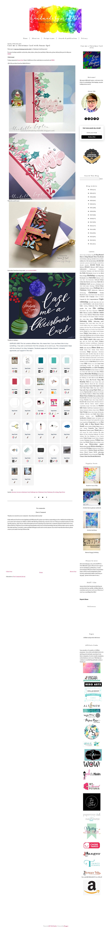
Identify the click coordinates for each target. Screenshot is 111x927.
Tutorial (93, 438)
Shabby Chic (95, 405)
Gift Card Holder (95, 335)
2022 (91, 204)
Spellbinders (100, 416)
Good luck (91, 341)
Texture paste (90, 430)
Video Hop (82, 442)
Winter (81, 452)
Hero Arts (96, 347)
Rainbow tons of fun (92, 485)
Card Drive (82, 279)
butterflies (92, 278)
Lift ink (92, 369)
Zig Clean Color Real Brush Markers (92, 455)
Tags (96, 428)
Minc (97, 375)
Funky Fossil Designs (98, 331)
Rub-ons (87, 403)
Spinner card (95, 418)
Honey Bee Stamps (89, 349)
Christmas (49, 492)
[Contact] (97, 119)
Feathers (82, 327)
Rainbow (101, 399)
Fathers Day (87, 325)
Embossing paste (99, 321)
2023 (91, 200)
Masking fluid (101, 373)
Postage (82, 399)
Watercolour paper (96, 444)
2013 (91, 236)
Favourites (101, 325)
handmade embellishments (92, 343)
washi (102, 442)
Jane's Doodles (92, 359)
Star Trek (98, 422)
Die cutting (56, 492)
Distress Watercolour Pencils (96, 314)
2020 (91, 211)
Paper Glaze (89, 388)
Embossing (99, 318)
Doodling (84, 316)
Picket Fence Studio (98, 394)
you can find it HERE (31, 270)
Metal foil (93, 375)
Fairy (93, 323)
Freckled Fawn (94, 329)
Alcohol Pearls (95, 265)
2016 (91, 226)
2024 (91, 197)
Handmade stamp (87, 345)
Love (89, 371)
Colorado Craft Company (87, 296)
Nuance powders (84, 386)
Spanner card (89, 416)
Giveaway (93, 337)
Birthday (91, 275)
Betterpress (89, 273)
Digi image (89, 310)
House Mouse (100, 349)
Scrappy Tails (89, 405)
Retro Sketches (95, 401)
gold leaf (85, 341)
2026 (91, 189)
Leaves (92, 367)
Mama (98, 371)
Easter (92, 316)
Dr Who (89, 316)
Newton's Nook (89, 383)
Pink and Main (97, 396)
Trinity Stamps (87, 438)
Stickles (90, 426)
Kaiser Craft (98, 361)
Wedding (88, 448)
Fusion (86, 333)
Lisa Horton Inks (83, 371)
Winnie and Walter (98, 450)
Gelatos (81, 335)
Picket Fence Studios (86, 396)
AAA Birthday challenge (86, 259)
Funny (81, 333)
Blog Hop (101, 275)
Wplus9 (86, 454)
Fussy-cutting (92, 333)
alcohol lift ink (100, 263)
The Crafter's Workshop (92, 432)
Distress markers (88, 312)
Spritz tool (101, 418)
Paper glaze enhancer (99, 387)
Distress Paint (83, 314)
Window (91, 450)
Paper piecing (89, 390)
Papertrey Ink (88, 392)
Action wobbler (100, 259)
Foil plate (82, 329)
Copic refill (90, 302)
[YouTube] (91, 119)
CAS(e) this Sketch (85, 282)
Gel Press (101, 333)
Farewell (81, 325)
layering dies (90, 365)
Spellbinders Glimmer (86, 418)
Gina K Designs (87, 337)
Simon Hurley (96, 410)
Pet (91, 393)
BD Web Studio (53, 926)
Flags (88, 327)
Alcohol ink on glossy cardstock (92, 508)
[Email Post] (11, 490)
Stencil (82, 426)
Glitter (81, 339)
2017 (91, 222)
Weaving (84, 448)
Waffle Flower (89, 442)
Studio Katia (95, 426)
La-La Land (94, 363)
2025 (91, 193)
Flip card (91, 327)
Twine (97, 438)
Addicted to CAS (84, 261)
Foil (102, 327)
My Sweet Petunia (94, 382)
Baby (84, 273)
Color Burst (91, 294)
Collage (86, 294)
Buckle (87, 278)
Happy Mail (93, 345)
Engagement (82, 323)
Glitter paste (96, 339)
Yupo (99, 454)
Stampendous (83, 420)
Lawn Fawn (100, 363)
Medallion (82, 375)
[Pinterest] (94, 119)
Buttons (98, 278)
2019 (91, 215)
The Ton (87, 436)
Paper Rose (62, 492)
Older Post (9, 571)
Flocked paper (97, 327)
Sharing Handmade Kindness (86, 410)
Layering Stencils (85, 367)
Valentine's (92, 440)
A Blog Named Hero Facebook (94, 257)
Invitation (101, 357)
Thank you (97, 430)
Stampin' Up (90, 420)
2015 (91, 229)
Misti (90, 377)
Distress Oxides (98, 312)
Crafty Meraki (95, 304)
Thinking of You (94, 436)
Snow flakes (100, 414)
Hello (81, 347)
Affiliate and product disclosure (91, 637)
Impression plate (84, 353)
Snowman (82, 416)
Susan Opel (20, 60)
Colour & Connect (99, 296)
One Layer (96, 386)
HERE (9, 54)
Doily (81, 316)
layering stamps (99, 365)
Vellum (97, 440)
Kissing (89, 363)
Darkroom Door (93, 306)
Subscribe (91, 137)
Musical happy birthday (92, 552)
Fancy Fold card (100, 323)
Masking (94, 373)
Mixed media (95, 377)
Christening (83, 292)
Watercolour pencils (85, 446)
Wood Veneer (88, 452)
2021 (91, 207)
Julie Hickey (93, 361)
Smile (94, 414)
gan (97, 333)
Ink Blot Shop (92, 353)
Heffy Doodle (100, 345)
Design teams (49, 38)
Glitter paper (88, 339)
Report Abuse (84, 599)
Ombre (91, 386)
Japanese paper (100, 359)
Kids (85, 363)
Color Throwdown (99, 294)
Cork (100, 302)
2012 (91, 240)
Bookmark (83, 278)
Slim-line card (89, 414)
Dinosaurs (95, 310)
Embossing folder (86, 321)
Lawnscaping (83, 365)
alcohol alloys (92, 261)
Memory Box (87, 375)
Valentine (86, 440)
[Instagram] (88, 119)
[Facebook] (85, 119)
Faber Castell (89, 323)
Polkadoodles (90, 398)
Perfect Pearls (87, 394)
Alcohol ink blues (92, 530)
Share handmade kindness (97, 408)
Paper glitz (83, 390)
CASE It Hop (93, 282)
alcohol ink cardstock (84, 263)
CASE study (86, 286)
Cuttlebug (86, 306)
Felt (85, 327)
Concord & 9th (84, 299)
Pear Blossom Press (96, 392)
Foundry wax (88, 329)
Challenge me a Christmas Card (38, 492)
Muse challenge (86, 379)
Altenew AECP (94, 267)
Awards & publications (68, 38)
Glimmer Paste (100, 337)
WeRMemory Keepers (96, 448)
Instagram (88, 357)
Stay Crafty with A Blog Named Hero (92, 423)
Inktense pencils (90, 355)
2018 (91, 218)
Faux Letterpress (94, 325)
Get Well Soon (87, 335)
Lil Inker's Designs (99, 369)
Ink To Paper (100, 353)
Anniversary (92, 269)
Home (25, 38)
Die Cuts (88, 308)
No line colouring (99, 383)
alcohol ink (100, 261)
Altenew (13, 492)
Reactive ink (83, 401)
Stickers (86, 426)
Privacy (84, 38)
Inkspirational (83, 355)
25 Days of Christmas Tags (88, 254)
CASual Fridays (99, 286)
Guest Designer (99, 341)
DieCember (83, 310)
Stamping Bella (96, 420)
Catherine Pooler (84, 288)
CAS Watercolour (90, 279)
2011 (91, 244)
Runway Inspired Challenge (97, 403)
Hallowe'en (82, 343)
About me (36, 38)
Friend (85, 331)
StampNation (85, 422)
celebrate (91, 288)
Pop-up (94, 398)
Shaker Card (86, 408)
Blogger (66, 926)
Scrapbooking (83, 405)
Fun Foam (90, 331)
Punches (86, 400)
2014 (91, 233)
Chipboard (101, 290)
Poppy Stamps (100, 398)
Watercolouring (96, 446)
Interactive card (95, 357)
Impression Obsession (98, 351)
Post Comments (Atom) (19, 576)
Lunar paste (93, 371)
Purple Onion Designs (94, 399)
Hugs (88, 351)
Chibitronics (94, 290)
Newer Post (73, 571)
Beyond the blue (96, 273)
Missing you (85, 377)
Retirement (89, 401)
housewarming (83, 351)
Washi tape (83, 444)
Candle (102, 278)
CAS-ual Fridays (99, 280)
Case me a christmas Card (23, 492)
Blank (96, 275)
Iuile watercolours (84, 359)
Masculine (88, 373)
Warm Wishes (97, 442)
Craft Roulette (87, 304)
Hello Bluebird (87, 347)
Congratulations (93, 299)
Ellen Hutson (89, 319)
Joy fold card (87, 361)
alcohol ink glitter (93, 263)
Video (102, 440)
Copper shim (96, 302)
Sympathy (91, 428)
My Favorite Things (95, 380)
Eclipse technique (99, 316)
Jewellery (82, 361)
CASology (92, 286)
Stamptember (92, 422)
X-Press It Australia (93, 454)
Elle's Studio (83, 319)
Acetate (94, 259)
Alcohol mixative (84, 265)
